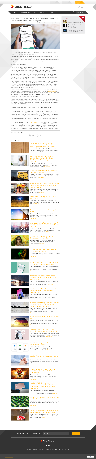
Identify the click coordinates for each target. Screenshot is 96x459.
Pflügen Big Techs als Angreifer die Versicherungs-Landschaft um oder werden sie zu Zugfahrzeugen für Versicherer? (44, 145)
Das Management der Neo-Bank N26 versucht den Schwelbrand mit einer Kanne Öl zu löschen (44, 371)
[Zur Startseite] (48, 440)
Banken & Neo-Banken (47, 22)
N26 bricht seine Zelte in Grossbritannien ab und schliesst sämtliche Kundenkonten (44, 411)
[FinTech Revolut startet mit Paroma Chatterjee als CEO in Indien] (20, 240)
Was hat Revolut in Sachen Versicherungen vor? (44, 357)
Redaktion (34, 449)
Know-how (52, 12)
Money (53, 2)
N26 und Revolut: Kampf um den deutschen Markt (44, 317)
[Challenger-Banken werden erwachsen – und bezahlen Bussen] (20, 175)
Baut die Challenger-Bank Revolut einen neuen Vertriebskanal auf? (43, 344)
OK (90, 456)
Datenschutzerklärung (51, 449)
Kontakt (29, 449)
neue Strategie (32, 110)
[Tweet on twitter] (33, 136)
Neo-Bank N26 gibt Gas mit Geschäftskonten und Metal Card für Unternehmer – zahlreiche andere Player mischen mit (43, 385)
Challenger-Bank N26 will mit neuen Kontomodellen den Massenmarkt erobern (44, 330)
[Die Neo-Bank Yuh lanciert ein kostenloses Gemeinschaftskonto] (65, 25)
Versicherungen (56, 22)
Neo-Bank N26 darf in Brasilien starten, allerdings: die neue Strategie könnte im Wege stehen (43, 277)
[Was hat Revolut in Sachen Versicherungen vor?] (20, 360)
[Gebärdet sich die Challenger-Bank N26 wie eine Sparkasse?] (20, 401)
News (14, 12)
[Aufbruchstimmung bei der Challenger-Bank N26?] (20, 214)
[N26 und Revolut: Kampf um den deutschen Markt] (20, 321)
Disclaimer (60, 449)
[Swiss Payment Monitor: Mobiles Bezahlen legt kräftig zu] (65, 21)
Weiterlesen (46, 151)
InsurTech (39, 22)
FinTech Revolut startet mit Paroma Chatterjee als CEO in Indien (41, 237)
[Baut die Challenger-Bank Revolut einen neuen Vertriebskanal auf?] (20, 347)
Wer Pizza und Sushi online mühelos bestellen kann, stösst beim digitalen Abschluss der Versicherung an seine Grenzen (42, 158)
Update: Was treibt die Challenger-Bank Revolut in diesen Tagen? (43, 250)
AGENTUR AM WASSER (52, 451)
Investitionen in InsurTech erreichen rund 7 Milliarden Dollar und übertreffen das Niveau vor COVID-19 (44, 224)
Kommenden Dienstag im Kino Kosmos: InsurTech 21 (43, 197)
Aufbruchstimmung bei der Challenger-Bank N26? (44, 211)
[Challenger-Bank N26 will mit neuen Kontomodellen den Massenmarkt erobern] (20, 334)
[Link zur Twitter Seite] (79, 7)
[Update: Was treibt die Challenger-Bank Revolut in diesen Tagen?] (20, 253)
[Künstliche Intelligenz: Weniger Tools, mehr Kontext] (65, 30)
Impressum (41, 449)
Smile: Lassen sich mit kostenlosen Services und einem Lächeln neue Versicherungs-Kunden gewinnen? (44, 185)
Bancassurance (52, 91)
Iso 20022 (78, 2)
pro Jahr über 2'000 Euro (34, 122)
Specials (65, 2)
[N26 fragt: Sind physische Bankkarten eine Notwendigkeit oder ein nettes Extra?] (20, 267)
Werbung (67, 449)
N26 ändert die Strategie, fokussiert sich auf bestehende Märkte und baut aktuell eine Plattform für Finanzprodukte (44, 304)
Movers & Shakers (39, 12)
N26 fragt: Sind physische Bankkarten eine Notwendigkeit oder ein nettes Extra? (44, 263)
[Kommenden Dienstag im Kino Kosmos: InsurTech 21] (20, 201)
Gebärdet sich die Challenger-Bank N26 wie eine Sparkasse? (44, 398)
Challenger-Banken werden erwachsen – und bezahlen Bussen (43, 171)
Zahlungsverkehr (25, 12)
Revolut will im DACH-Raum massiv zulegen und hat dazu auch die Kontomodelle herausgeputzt (44, 290)
